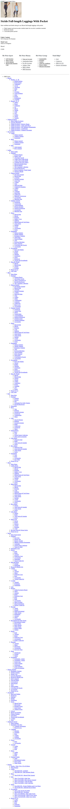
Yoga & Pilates (18, 239)
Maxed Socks (18, 703)
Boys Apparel (18, 148)
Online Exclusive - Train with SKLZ (21, 125)
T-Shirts (16, 182)
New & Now (11, 131)
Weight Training (18, 234)
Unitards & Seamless (20, 187)
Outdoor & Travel (12, 721)
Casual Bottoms (18, 205)
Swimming (14, 657)
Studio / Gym (18, 219)
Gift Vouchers (9, 59)
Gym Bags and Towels (20, 245)
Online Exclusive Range (20, 590)
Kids (12, 145)
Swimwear (17, 202)
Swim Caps (17, 662)
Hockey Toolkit (18, 541)
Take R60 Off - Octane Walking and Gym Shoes (27, 786)
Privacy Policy (43, 65)
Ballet (16, 424)
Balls (15, 551)
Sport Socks (17, 708)
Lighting (16, 737)
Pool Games (17, 623)
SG (15, 107)
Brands (9, 78)
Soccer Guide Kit (19, 561)
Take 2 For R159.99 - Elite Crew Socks (25, 797)
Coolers (13, 718)
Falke (15, 89)
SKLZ (16, 108)
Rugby (16, 522)
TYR (15, 112)
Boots (16, 553)
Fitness (16, 505)
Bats (15, 570)
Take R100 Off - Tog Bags (21, 792)
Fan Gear (16, 538)
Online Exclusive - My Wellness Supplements (23, 127)
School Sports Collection (21, 435)
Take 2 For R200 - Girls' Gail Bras (23, 783)
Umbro (16, 115)
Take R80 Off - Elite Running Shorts (24, 772)
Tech (15, 240)
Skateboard (17, 652)
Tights (16, 298)
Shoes (12, 213)
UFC (15, 113)
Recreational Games (19, 622)
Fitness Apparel (18, 135)
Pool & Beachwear (19, 168)
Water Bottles (14, 686)
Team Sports (17, 335)
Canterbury (17, 84)
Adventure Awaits (19, 158)
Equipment (17, 138)
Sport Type (14, 519)
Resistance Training (19, 236)
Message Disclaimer (44, 66)
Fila (15, 90)
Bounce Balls (18, 628)
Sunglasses (17, 256)
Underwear (17, 194)
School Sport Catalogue (20, 545)
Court (15, 528)
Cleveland (17, 87)
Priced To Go (14, 269)
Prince (16, 104)
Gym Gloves (14, 682)
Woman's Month (18, 171)
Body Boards (18, 625)
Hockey (16, 524)
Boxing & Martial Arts (17, 567)
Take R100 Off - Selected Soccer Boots (25, 787)
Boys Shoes (14, 446)
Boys (12, 407)
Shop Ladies (14, 151)
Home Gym (14, 674)
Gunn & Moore (18, 93)
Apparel (16, 554)
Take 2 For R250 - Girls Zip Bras (23, 781)
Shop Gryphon (18, 602)
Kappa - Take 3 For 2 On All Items (20, 766)
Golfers (16, 188)
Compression (17, 300)
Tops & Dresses (18, 420)
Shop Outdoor (15, 723)
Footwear (16, 804)
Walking (16, 220)
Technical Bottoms (19, 320)
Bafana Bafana (18, 81)
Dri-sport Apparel (19, 174)
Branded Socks (18, 706)
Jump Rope (17, 237)
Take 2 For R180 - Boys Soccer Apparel (25, 780)
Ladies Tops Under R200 (21, 161)
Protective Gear (18, 556)
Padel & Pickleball (19, 611)
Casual (16, 226)
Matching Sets (18, 199)
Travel (12, 740)
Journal (16, 266)
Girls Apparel (18, 147)
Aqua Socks (17, 223)
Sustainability (43, 59)
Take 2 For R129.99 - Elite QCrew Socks (25, 795)
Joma (15, 95)
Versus (16, 116)
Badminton (17, 614)
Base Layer (17, 305)
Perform (16, 398)
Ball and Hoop (15, 562)
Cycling (13, 580)
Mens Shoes (14, 484)
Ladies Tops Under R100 (21, 159)
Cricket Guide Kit (19, 579)
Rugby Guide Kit (19, 640)
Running (16, 217)
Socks (16, 230)
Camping (13, 729)
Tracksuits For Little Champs (22, 403)
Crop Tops (17, 180)
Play (15, 401)
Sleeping (16, 731)
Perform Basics (18, 154)
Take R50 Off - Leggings (21, 770)
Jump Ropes (14, 683)
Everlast (16, 268)
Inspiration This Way (16, 724)
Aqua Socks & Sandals (20, 443)
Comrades (17, 544)
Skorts (16, 190)
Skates (16, 656)
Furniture (16, 732)
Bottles (16, 253)
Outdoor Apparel (18, 136)
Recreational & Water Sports (18, 620)
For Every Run (18, 649)
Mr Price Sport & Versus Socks (19, 530)
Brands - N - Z (15, 101)
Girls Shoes (14, 438)
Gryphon (16, 92)
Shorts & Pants (18, 185)
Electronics (17, 646)
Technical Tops (18, 318)
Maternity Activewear (20, 196)
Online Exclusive (12, 119)
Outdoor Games (15, 757)
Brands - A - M (15, 79)
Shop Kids (14, 395)
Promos (10, 764)
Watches (16, 254)
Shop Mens (14, 274)
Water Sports (17, 626)
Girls (12, 418)
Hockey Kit (17, 539)
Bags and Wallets (19, 249)
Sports (9, 533)
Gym (15, 329)
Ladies (13, 133)
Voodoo (16, 118)
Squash (16, 610)
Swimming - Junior (19, 659)
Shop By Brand (15, 262)
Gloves (16, 251)
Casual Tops (17, 203)
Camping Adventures (20, 726)
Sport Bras (17, 193)
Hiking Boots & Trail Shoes (21, 222)
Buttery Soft (17, 156)
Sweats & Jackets (19, 179)
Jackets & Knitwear (19, 208)
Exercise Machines (16, 122)
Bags (15, 456)
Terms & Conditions (44, 63)
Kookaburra (17, 98)
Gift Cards (14, 271)
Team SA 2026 (18, 547)
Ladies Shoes (14, 466)
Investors (41, 60)
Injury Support (18, 243)
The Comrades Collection (21, 167)
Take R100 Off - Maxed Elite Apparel (24, 775)
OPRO (16, 102)
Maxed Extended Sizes (20, 164)
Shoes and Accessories (20, 436)
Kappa (16, 96)
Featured (13, 153)
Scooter (16, 654)
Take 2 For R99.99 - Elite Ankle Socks (24, 793)
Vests (15, 184)
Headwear (17, 259)
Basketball (17, 565)
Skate (12, 651)
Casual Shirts (17, 314)
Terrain (16, 110)
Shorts (16, 312)
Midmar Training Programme (22, 542)
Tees (15, 409)
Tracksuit (16, 289)
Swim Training (18, 666)
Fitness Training (18, 233)
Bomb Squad (17, 82)
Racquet (13, 606)
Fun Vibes (17, 459)
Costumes (17, 191)
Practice (16, 400)
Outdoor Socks (18, 709)
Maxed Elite (17, 176)
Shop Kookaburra (19, 603)
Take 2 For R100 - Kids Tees (22, 778)
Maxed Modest (18, 165)
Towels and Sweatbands (20, 260)
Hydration (17, 584)
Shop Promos (14, 767)
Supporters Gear (15, 548)
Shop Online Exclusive (17, 121)
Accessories (17, 197)
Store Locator (9, 60)
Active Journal (10, 62)
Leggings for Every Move (21, 162)
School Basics (15, 430)
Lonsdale (16, 99)
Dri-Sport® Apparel (19, 286)
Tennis (16, 608)
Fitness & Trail (18, 439)
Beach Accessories (16, 712)
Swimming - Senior (19, 660)
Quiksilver (17, 105)
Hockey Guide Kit (19, 605)
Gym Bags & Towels (20, 357)
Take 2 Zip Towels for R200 (22, 790)
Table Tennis (17, 613)
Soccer (16, 521)
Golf (12, 587)
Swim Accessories (19, 668)
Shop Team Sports (16, 534)
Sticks (16, 591)
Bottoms (16, 410)
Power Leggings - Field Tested (22, 170)
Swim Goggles (18, 663)
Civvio (16, 85)
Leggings (16, 177)
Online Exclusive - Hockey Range (20, 124)
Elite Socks (17, 705)
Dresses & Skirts (18, 207)
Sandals (16, 225)
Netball (16, 564)
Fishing (16, 629)
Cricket (16, 525)
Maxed (16, 216)
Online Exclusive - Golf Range (19, 128)
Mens (12, 139)
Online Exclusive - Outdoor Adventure (21, 130)
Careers (41, 62)
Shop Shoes (14, 464)
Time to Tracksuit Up (20, 280)
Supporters (14, 406)
